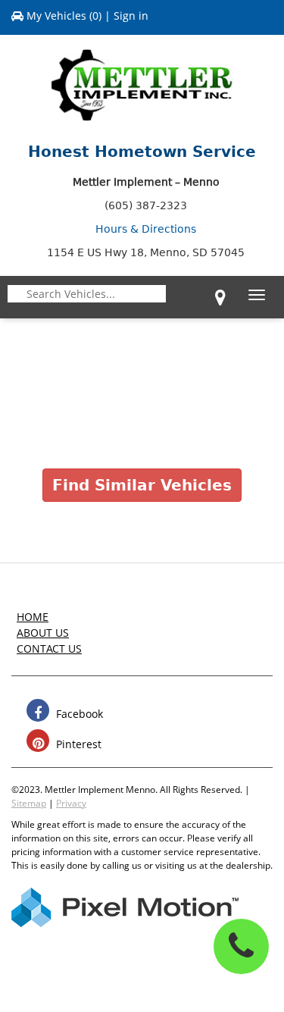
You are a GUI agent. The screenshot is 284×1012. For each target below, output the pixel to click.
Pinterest (77, 744)
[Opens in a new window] (220, 297)
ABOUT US (43, 632)
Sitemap (28, 803)
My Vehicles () (64, 15)
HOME (32, 616)
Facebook (78, 714)
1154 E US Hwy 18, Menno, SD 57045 (146, 252)
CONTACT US (49, 648)
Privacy (71, 803)
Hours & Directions (145, 229)
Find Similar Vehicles (142, 485)
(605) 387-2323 (146, 205)
